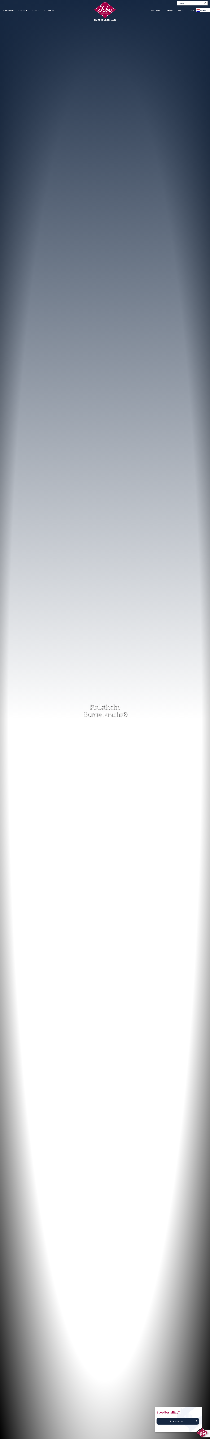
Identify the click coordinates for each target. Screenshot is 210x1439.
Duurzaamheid (155, 10)
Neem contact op (176, 1421)
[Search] (205, 3)
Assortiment (7, 10)
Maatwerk (35, 10)
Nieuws (181, 10)
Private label (49, 10)
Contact (192, 10)
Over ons (169, 10)
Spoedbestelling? (168, 1412)
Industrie (21, 10)
